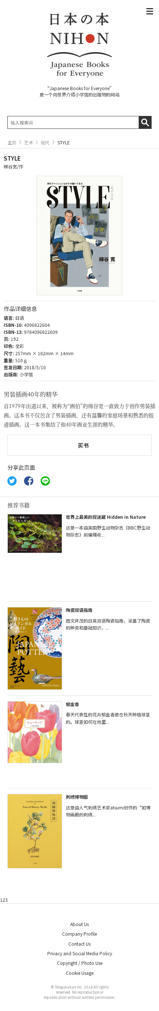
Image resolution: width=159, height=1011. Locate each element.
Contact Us (79, 943)
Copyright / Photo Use (79, 963)
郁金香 (72, 704)
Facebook (28, 481)
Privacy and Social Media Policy (79, 953)
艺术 (28, 142)
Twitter (12, 481)
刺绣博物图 (77, 797)
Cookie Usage (80, 973)
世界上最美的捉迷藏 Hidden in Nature (106, 517)
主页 (11, 142)
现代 (45, 142)
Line (45, 481)
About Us (79, 924)
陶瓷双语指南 (79, 610)
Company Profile (79, 934)
